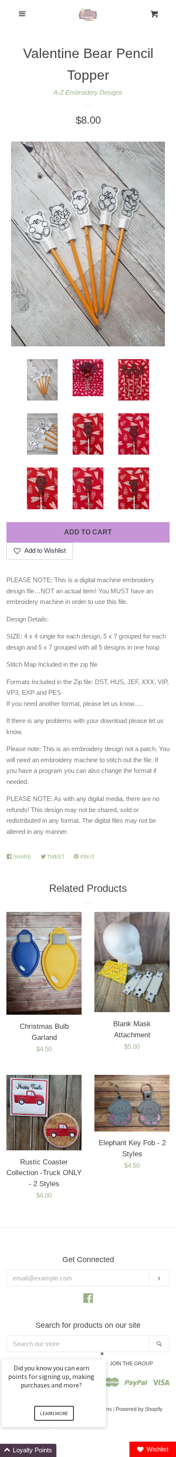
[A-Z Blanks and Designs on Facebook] (88, 1299)
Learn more (54, 1413)
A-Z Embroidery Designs (88, 92)
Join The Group (131, 1364)
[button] (64, 1450)
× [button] (102, 1354)
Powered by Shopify (139, 1409)
